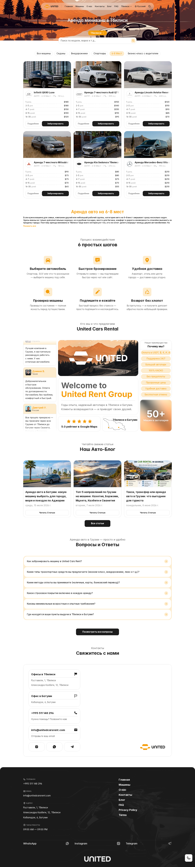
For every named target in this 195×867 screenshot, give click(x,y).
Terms (123, 815)
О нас (89, 6)
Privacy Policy (128, 810)
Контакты (100, 6)
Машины (79, 6)
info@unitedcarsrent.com (37, 795)
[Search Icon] (149, 6)
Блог (109, 6)
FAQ (116, 6)
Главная (69, 6)
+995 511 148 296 (32, 783)
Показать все (29, 226)
